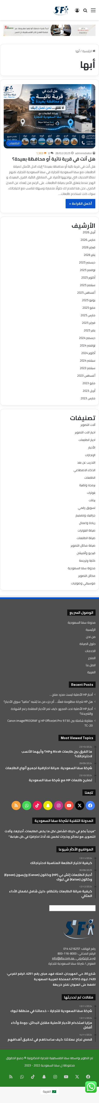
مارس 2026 (88, 239)
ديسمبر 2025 (87, 262)
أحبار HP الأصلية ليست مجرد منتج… (71, 695)
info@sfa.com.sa (63, 958)
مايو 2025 (88, 307)
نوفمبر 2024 (87, 345)
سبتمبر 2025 (87, 285)
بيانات (92, 500)
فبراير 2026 (88, 247)
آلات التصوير (88, 424)
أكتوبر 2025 (88, 277)
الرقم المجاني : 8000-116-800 (77, 953)
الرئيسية (87, 51)
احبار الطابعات (87, 440)
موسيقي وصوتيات (83, 583)
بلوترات (91, 492)
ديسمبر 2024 (87, 338)
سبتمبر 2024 (87, 360)
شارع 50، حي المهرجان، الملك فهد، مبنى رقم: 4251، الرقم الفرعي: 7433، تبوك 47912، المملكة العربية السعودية (51, 976)
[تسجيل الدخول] (77, 12)
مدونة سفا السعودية (81, 568)
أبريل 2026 (89, 232)
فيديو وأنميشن (86, 553)
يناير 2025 (89, 330)
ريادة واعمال (87, 523)
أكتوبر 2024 (88, 353)
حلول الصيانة (87, 644)
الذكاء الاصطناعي (84, 470)
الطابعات (89, 477)
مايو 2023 (88, 383)
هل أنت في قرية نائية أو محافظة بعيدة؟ (53, 159)
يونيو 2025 (88, 300)
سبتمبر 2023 (87, 368)
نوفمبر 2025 (87, 270)
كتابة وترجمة (87, 560)
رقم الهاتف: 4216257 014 (79, 948)
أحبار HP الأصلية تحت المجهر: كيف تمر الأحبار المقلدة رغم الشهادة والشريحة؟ (52, 711)
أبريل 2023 (89, 390)
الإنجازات (90, 455)
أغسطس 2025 (86, 292)
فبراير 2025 (88, 322)
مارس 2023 (88, 398)
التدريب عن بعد (86, 462)
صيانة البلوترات (86, 530)
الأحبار (91, 447)
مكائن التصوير (86, 575)
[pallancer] (49, 30)
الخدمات (90, 651)
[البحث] (85, 12)
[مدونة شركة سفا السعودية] (60, 10)
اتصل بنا (91, 665)
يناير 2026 (89, 255)
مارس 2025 (88, 315)
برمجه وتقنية (87, 485)
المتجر (92, 658)
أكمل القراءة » (80, 204)
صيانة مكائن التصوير (83, 545)
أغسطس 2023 (86, 375)
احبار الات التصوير (85, 432)
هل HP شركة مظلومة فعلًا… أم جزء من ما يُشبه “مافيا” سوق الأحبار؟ (48, 702)
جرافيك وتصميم (85, 515)
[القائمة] (93, 12)
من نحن (91, 637)
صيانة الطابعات (86, 538)
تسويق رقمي (86, 507)
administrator (83, 153)
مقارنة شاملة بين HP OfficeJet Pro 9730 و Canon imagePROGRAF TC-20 (50, 723)
